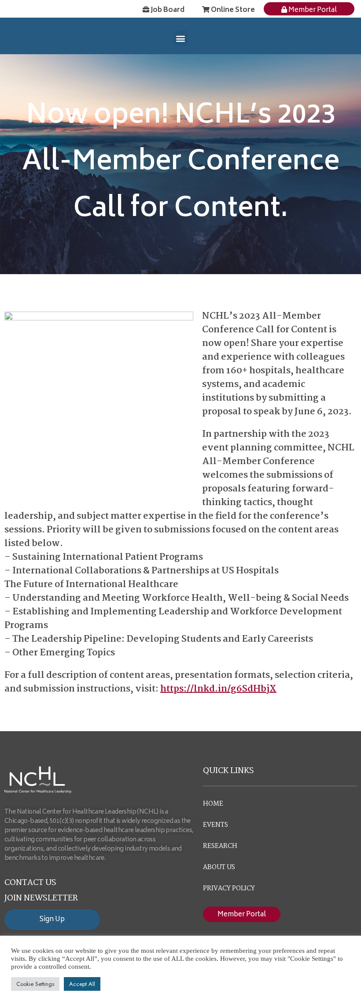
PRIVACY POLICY (229, 888)
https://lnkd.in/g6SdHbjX (218, 688)
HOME (213, 804)
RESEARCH (220, 846)
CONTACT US (30, 882)
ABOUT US (219, 867)
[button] (180, 38)
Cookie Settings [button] (35, 984)
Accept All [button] (82, 984)
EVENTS (215, 825)
